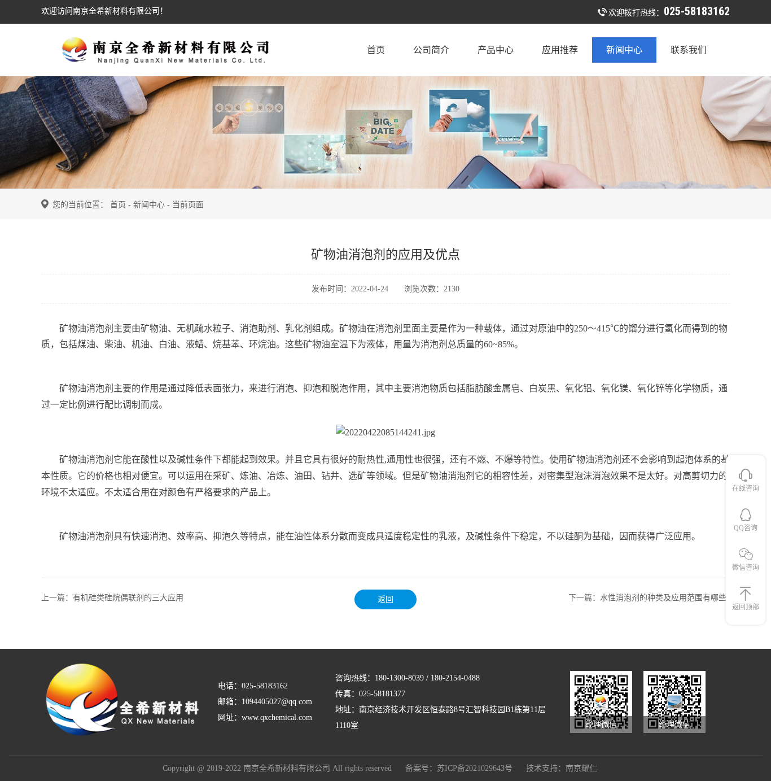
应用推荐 (560, 50)
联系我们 (689, 50)
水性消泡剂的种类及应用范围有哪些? (665, 598)
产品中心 (496, 50)
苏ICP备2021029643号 (474, 768)
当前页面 (188, 204)
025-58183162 (697, 11)
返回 (385, 599)
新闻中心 (624, 50)
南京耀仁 (581, 768)
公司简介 (431, 50)
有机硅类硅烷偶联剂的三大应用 (128, 598)
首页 (376, 50)
